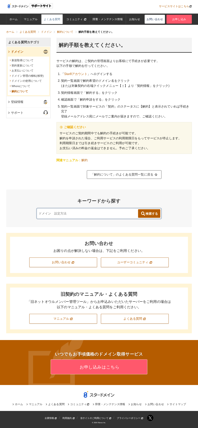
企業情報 (50, 418)
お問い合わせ (155, 19)
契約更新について (22, 65)
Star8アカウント (75, 74)
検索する (152, 213)
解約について (20, 91)
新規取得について (22, 60)
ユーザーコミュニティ (133, 262)
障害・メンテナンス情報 (108, 19)
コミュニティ (75, 19)
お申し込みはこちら (99, 367)
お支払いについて (22, 70)
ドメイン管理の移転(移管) (28, 75)
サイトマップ (178, 404)
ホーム (13, 19)
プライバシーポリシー (129, 418)
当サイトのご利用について (94, 418)
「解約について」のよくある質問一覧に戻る (122, 174)
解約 (84, 160)
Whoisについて (21, 86)
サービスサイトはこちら (174, 6)
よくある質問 (52, 19)
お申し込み (179, 19)
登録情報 (17, 101)
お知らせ (134, 19)
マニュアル (31, 19)
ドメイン (17, 51)
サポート (17, 112)
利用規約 (67, 418)
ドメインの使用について (27, 80)
